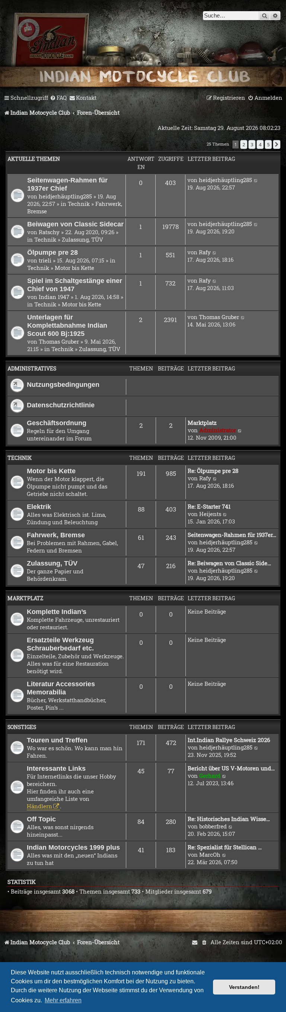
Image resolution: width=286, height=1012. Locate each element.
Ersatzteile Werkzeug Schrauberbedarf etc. (60, 644)
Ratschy (49, 232)
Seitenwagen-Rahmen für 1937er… (232, 534)
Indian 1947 (54, 296)
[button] (276, 144)
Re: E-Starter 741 (209, 506)
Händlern (39, 806)
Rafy (205, 252)
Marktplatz (202, 422)
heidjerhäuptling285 (65, 196)
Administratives (31, 368)
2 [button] (243, 144)
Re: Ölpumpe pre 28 (213, 470)
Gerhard (209, 775)
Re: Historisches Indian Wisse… (229, 818)
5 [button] (268, 144)
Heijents (210, 514)
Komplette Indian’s (56, 611)
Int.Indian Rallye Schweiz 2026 (229, 740)
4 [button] (260, 144)
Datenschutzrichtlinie (61, 405)
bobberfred (213, 826)
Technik (79, 203)
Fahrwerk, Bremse (56, 535)
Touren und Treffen (57, 740)
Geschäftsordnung (56, 423)
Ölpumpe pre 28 (52, 252)
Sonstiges (21, 727)
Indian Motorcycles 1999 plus (73, 847)
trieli (45, 260)
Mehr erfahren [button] (63, 1000)
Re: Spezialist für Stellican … (225, 847)
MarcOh (209, 854)
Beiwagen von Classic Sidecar (75, 224)
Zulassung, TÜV (82, 239)
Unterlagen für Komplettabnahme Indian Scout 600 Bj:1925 (67, 325)
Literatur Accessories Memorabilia (61, 688)
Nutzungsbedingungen (63, 384)
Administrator (217, 430)
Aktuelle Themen (33, 158)
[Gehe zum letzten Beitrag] (256, 180)
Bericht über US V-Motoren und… (231, 768)
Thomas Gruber (59, 341)
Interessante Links (56, 768)
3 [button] (252, 144)
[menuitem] (58, 98)
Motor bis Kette (74, 267)
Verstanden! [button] (244, 987)
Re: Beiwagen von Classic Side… (229, 563)
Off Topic (41, 819)
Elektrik (39, 506)
